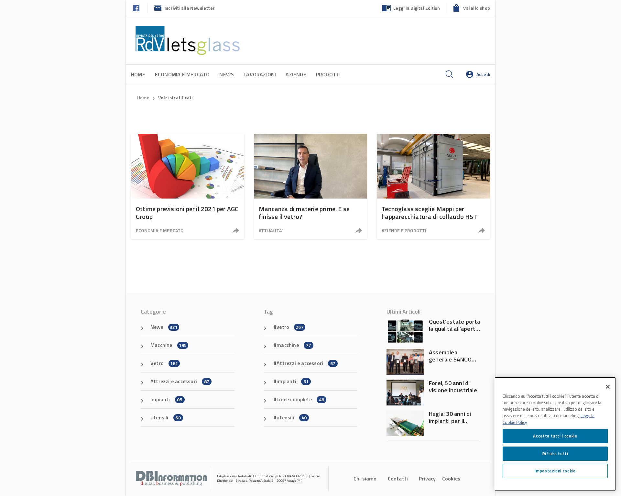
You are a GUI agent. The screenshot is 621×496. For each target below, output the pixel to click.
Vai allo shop (476, 8)
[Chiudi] (608, 387)
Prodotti (328, 74)
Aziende (296, 74)
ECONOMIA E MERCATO (182, 74)
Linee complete (300, 399)
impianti (293, 381)
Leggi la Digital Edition (416, 8)
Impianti (166, 399)
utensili (292, 417)
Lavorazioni (260, 74)
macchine (294, 345)
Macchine (168, 345)
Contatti (398, 478)
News (226, 74)
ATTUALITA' (271, 230)
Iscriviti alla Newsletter (190, 8)
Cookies (451, 478)
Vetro (164, 363)
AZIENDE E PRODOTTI (404, 230)
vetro (290, 327)
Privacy (427, 478)
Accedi (483, 74)
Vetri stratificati (175, 97)
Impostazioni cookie (555, 471)
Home (138, 74)
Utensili (165, 417)
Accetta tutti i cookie (555, 436)
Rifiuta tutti (555, 453)
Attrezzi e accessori (179, 381)
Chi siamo (365, 478)
